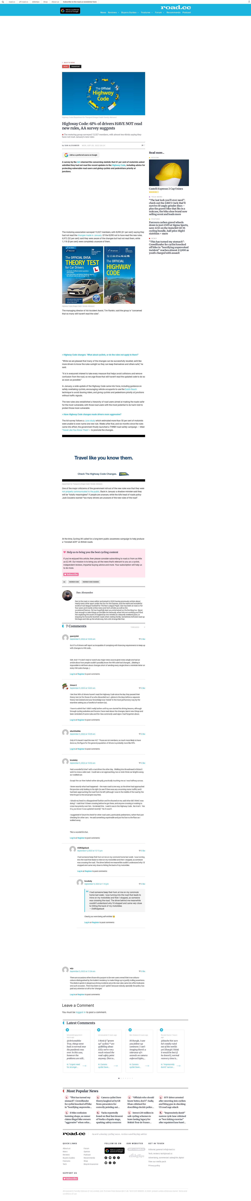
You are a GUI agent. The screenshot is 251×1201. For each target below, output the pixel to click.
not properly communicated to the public (80, 491)
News (65, 1152)
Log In (72, 674)
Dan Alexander (84, 592)
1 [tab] (118, 1078)
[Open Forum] (163, 12)
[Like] (140, 639)
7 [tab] (132, 1078)
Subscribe (72, 574)
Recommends (89, 1158)
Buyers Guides (69, 1158)
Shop (86, 1161)
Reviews (66, 1155)
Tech (65, 1164)
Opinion (87, 1152)
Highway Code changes (91, 582)
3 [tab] (123, 1078)
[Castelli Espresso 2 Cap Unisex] (169, 173)
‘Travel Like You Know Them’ (75, 430)
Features (66, 1161)
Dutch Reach (131, 389)
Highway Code (119, 165)
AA (78, 162)
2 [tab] (121, 1078)
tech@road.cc (166, 1153)
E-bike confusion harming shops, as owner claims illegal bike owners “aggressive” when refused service (78, 1119)
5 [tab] (127, 1078)
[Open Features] (152, 12)
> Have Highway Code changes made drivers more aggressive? (91, 414)
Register (81, 674)
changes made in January (89, 235)
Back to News (69, 62)
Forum (86, 1148)
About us (66, 1148)
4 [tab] (125, 1078)
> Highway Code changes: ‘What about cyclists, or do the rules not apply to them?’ (100, 355)
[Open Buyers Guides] (138, 12)
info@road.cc (169, 1149)
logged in (81, 1012)
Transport (75, 66)
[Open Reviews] (118, 12)
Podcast (87, 1155)
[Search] (3, 2)
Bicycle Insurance (91, 1164)
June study (90, 420)
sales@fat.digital (177, 1158)
